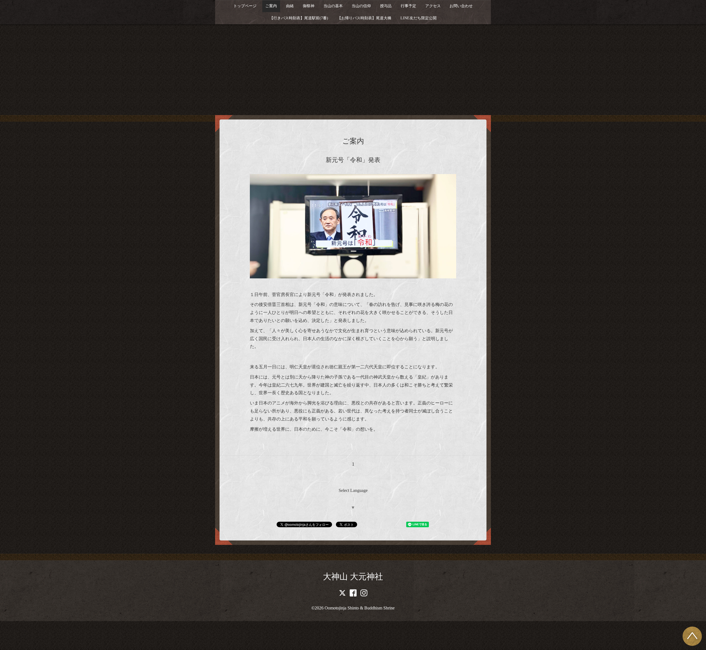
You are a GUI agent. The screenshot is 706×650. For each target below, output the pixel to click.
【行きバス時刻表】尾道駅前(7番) (298, 18)
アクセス (433, 6)
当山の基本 (333, 6)
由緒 (290, 6)
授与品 (386, 6)
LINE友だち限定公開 (418, 18)
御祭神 (308, 6)
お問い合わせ (461, 6)
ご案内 (271, 6)
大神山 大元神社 (353, 576)
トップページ (244, 6)
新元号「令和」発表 (353, 159)
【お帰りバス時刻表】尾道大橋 (364, 18)
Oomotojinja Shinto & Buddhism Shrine (360, 608)
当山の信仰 (361, 6)
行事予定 (408, 6)
